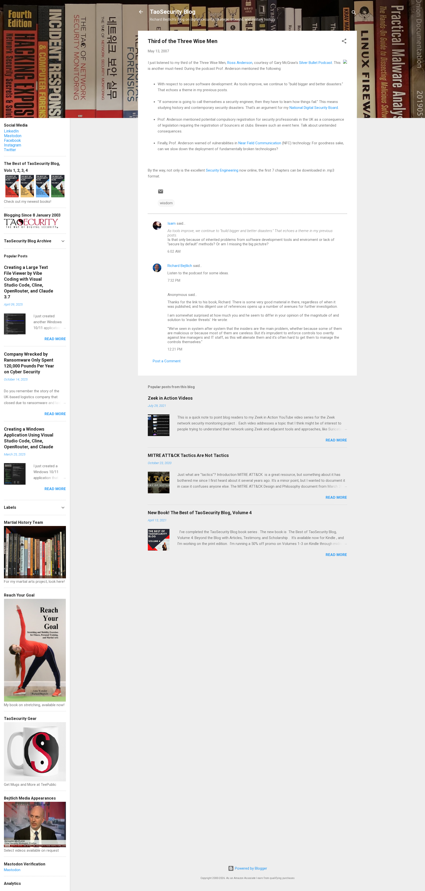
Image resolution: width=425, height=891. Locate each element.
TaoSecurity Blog (173, 11)
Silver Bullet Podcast (315, 62)
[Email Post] (161, 193)
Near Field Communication (259, 143)
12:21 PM (174, 349)
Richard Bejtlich (179, 265)
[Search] (354, 13)
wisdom (166, 203)
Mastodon (12, 135)
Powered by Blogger (250, 868)
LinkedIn (11, 131)
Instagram (12, 145)
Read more (336, 440)
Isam (171, 223)
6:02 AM (174, 251)
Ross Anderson (239, 62)
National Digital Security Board (313, 107)
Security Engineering (222, 170)
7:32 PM (173, 280)
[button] (344, 42)
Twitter (10, 149)
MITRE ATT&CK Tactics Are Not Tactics (188, 455)
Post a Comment (167, 361)
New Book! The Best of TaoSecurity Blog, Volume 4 (200, 512)
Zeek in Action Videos (170, 398)
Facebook (12, 140)
